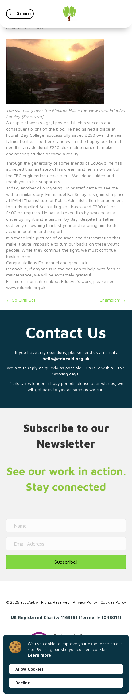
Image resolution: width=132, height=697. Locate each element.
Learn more (39, 655)
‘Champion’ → (112, 300)
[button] (20, 14)
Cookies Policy (113, 602)
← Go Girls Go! (20, 300)
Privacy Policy (85, 602)
